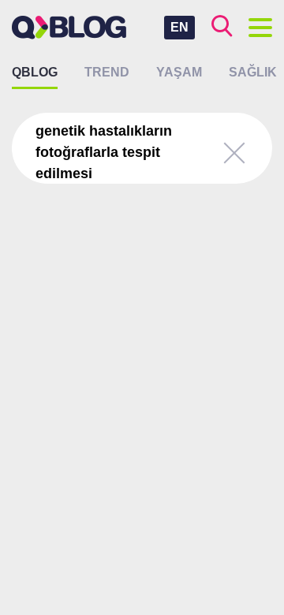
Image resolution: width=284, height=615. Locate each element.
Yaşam (179, 72)
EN (179, 27)
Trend (106, 72)
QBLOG (35, 72)
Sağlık (253, 72)
